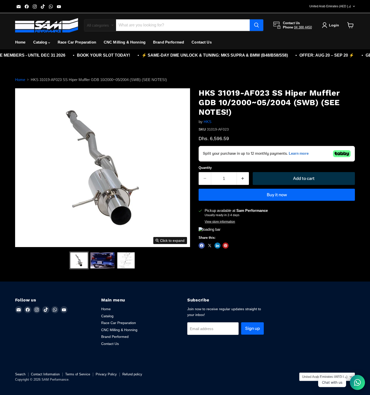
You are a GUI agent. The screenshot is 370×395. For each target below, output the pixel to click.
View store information (220, 221)
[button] (79, 260)
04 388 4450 (303, 27)
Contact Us (202, 42)
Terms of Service (77, 374)
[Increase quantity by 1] (243, 178)
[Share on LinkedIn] (217, 246)
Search (20, 374)
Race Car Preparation (77, 42)
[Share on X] (210, 246)
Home (20, 42)
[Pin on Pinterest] (226, 246)
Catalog (40, 42)
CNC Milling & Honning (124, 42)
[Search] (256, 25)
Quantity (205, 168)
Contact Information (45, 374)
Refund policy (132, 374)
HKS (207, 122)
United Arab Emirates (330, 6)
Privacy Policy (106, 374)
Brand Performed (168, 42)
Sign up (252, 328)
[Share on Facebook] (202, 246)
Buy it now (277, 194)
